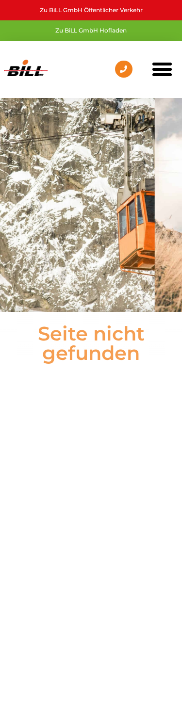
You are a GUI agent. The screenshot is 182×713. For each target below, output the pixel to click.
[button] (162, 69)
